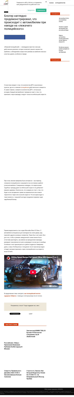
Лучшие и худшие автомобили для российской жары (63, 28)
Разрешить (41, 10)
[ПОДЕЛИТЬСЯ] (14, 37)
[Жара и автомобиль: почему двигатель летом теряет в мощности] (54, 36)
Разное (51, 3)
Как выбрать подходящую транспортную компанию (15, 391)
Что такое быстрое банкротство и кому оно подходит (16, 392)
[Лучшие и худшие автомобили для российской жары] (54, 28)
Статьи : (2, 391)
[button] (68, 3)
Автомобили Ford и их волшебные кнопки (64, 20)
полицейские (25, 87)
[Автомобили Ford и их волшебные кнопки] (54, 19)
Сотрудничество (60, 3)
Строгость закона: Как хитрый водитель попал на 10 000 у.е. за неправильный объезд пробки (36, 375)
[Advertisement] (25, 125)
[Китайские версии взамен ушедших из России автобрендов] (54, 48)
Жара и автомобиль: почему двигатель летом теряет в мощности (64, 39)
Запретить (31, 10)
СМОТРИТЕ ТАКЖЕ (11, 324)
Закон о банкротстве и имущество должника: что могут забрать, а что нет (42, 392)
